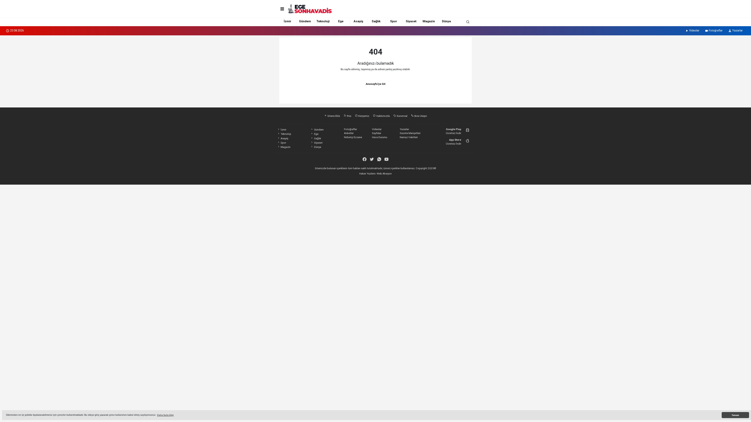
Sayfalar (376, 133)
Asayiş (358, 21)
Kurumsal (401, 115)
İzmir (287, 21)
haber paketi (361, 177)
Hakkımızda (383, 115)
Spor (393, 21)
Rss (348, 115)
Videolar (694, 30)
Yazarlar (737, 30)
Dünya (446, 21)
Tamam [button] (735, 415)
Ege (340, 21)
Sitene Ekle (333, 115)
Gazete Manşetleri (410, 133)
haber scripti (376, 177)
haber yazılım (391, 177)
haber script (406, 177)
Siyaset (411, 21)
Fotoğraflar (716, 30)
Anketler (349, 133)
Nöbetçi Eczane (353, 137)
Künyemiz (363, 115)
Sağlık (376, 21)
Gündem (305, 21)
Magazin (429, 21)
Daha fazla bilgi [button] (165, 415)
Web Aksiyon (384, 173)
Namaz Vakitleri (409, 137)
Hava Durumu (379, 137)
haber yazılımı (346, 177)
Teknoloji (323, 21)
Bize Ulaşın (420, 115)
